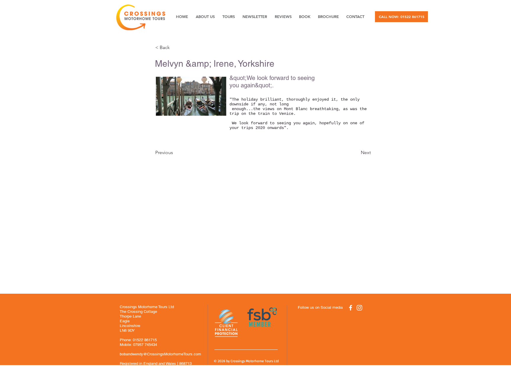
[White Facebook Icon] (350, 307)
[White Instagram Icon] (359, 307)
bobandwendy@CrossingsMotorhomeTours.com (160, 354)
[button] (174, 47)
